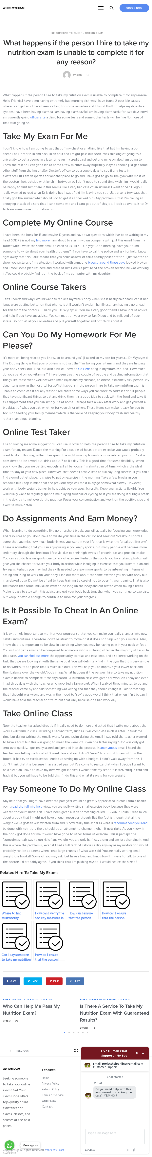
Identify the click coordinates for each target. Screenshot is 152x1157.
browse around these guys (106, 262)
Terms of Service (53, 1095)
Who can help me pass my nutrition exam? (31, 1009)
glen (79, 75)
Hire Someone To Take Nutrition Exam (76, 33)
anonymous (108, 748)
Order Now (134, 8)
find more (43, 240)
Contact (47, 1106)
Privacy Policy (50, 1083)
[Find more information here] (115, 1100)
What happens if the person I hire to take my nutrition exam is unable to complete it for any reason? (76, 52)
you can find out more (33, 656)
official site (38, 117)
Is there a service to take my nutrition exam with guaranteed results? (114, 1013)
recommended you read (130, 823)
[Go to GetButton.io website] (9, 1153)
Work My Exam (54, 1150)
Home (45, 1078)
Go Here (84, 369)
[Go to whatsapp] (9, 1145)
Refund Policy (50, 1089)
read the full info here (27, 806)
